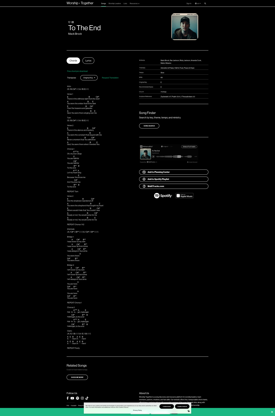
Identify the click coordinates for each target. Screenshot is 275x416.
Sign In (188, 3)
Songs (103, 3)
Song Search (149, 126)
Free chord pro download (77, 71)
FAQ (68, 405)
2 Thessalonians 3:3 (188, 96)
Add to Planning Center (159, 172)
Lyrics (88, 60)
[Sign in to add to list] (73, 22)
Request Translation (110, 78)
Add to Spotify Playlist (158, 179)
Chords (73, 60)
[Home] (80, 3)
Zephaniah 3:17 (166, 96)
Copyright (73, 405)
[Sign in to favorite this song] (69, 22)
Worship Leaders (114, 3)
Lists (125, 3)
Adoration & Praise (167, 68)
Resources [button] (134, 3)
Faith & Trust (179, 68)
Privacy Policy (82, 405)
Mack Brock (75, 33)
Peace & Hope (189, 68)
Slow (162, 73)
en (198, 3)
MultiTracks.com (156, 186)
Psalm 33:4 (176, 96)
